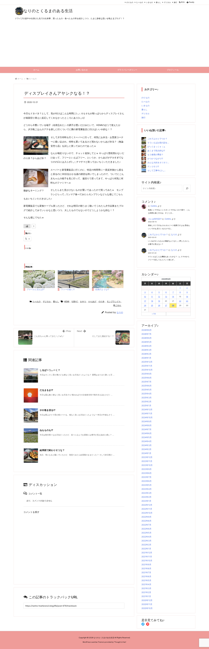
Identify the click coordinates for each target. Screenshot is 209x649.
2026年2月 (146, 354)
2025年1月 (146, 405)
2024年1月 (146, 453)
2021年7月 (146, 572)
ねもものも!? (46, 430)
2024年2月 (146, 449)
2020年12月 (146, 600)
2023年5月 (146, 485)
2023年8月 (146, 473)
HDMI (66, 301)
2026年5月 (146, 342)
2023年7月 (146, 477)
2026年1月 (146, 358)
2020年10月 (147, 608)
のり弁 (101, 301)
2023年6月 (146, 481)
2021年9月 (146, 564)
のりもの (129, 2)
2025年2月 (146, 401)
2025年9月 (146, 373)
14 (173, 297)
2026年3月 (146, 350)
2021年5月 (146, 580)
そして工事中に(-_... (156, 170)
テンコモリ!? (153, 166)
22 (180, 301)
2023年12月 (146, 457)
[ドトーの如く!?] (73, 279)
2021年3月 (146, 588)
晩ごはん (117, 305)
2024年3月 (146, 445)
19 (159, 301)
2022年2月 (146, 544)
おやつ (83, 301)
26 (159, 305)
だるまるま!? (46, 390)
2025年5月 (146, 389)
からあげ (92, 301)
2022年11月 (146, 509)
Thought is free (120, 642)
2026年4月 (146, 346)
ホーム (20, 79)
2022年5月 (146, 532)
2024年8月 (146, 425)
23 (187, 301)
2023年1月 (146, 501)
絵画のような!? (102, 289)
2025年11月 (146, 366)
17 (145, 301)
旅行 (175, 2)
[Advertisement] (104, 45)
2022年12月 (146, 505)
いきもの (149, 2)
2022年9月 (146, 517)
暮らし (158, 2)
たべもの (139, 2)
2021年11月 (146, 556)
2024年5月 (146, 437)
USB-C (75, 301)
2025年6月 (146, 385)
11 (152, 297)
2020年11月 (146, 604)
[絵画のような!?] (107, 279)
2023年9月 (146, 469)
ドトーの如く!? (68, 289)
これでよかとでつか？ (157, 138)
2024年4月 (146, 441)
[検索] (187, 188)
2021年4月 (146, 584)
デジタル (167, 2)
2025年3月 (146, 397)
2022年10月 (146, 513)
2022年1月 (146, 548)
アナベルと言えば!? (35, 289)
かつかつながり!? (155, 158)
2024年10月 (147, 417)
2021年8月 (146, 568)
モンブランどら (114, 301)
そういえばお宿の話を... (158, 142)
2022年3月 (146, 540)
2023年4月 (146, 489)
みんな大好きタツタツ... (158, 162)
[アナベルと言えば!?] (39, 279)
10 (145, 297)
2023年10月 (147, 465)
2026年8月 (146, 330)
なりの (120, 312)
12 (159, 297)
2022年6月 (146, 528)
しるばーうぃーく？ (50, 370)
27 (166, 305)
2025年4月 (146, 393)
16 (187, 297)
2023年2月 (146, 497)
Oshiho (154, 206)
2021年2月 (146, 592)
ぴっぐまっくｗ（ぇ (156, 146)
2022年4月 (146, 536)
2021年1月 (146, 596)
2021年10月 (146, 560)
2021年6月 (146, 576)
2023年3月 (146, 493)
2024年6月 (146, 433)
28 (173, 305)
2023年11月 (146, 461)
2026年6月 (146, 338)
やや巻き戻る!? (47, 410)
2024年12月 (146, 409)
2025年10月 (147, 370)
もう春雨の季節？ (155, 154)
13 (166, 297)
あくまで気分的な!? (156, 150)
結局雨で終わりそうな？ (52, 450)
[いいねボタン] (27, 226)
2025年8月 (146, 377)
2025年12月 (146, 362)
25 (152, 305)
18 (152, 301)
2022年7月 (146, 525)
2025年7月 (146, 381)
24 (145, 305)
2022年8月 (146, 521)
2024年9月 (146, 421)
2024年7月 (146, 429)
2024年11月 (146, 413)
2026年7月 (146, 334)
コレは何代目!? (155, 219)
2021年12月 (146, 552)
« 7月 (154, 314)
